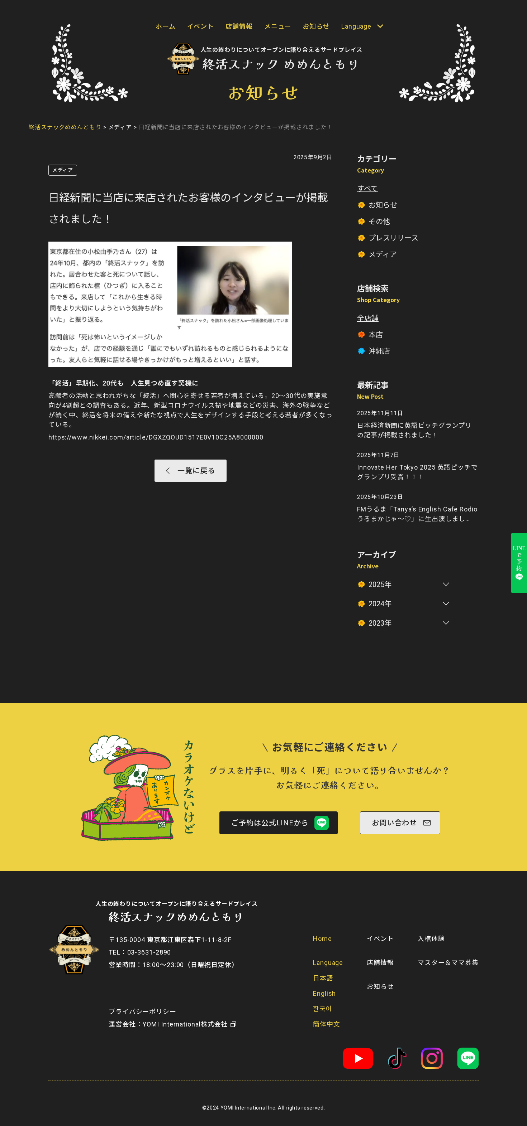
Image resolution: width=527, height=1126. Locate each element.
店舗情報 (239, 26)
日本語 (323, 978)
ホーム (166, 26)
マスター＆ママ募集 (448, 962)
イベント (200, 26)
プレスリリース (393, 238)
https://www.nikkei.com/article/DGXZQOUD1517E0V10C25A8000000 (156, 437)
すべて (367, 188)
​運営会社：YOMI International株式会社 (168, 1024)
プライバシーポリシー (142, 1011)
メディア (62, 170)
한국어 (322, 1009)
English (324, 993)
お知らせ (316, 26)
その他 (379, 221)
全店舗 (368, 318)
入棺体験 (431, 938)
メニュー (277, 26)
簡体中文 (326, 1024)
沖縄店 (379, 351)
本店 (376, 334)
